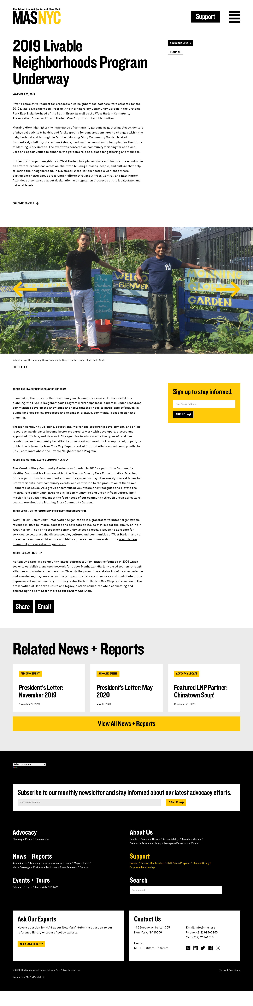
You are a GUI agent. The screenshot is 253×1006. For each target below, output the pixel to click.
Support (205, 16)
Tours (28, 887)
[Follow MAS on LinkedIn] (195, 948)
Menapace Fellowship (176, 843)
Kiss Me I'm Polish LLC (32, 977)
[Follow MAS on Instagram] (218, 948)
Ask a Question (29, 944)
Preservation (42, 839)
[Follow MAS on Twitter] (203, 948)
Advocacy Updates (40, 863)
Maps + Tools (81, 863)
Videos (194, 843)
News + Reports (32, 856)
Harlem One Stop (79, 590)
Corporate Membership (142, 867)
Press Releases (68, 867)
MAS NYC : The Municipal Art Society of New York (69, 16)
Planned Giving (201, 863)
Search (139, 880)
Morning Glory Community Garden (68, 502)
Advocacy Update (180, 43)
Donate (133, 863)
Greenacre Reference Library (145, 843)
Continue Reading (23, 203)
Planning (175, 52)
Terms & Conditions (229, 970)
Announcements (62, 863)
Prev (25, 289)
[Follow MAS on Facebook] (210, 948)
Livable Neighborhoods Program (73, 451)
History (156, 839)
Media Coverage (21, 867)
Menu (234, 17)
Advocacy (25, 832)
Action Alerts (20, 863)
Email (44, 606)
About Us (141, 832)
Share (23, 606)
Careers (145, 839)
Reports (84, 867)
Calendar (17, 887)
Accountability (171, 839)
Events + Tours (31, 880)
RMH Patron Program (178, 863)
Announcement (30, 673)
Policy (28, 839)
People (133, 839)
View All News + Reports (126, 723)
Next (228, 289)
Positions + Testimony (45, 867)
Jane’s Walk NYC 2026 (46, 887)
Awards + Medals (191, 839)
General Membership (152, 863)
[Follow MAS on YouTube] (188, 948)
